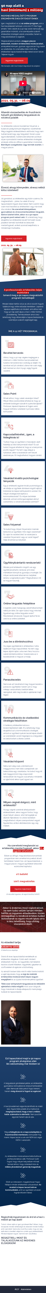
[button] (14, 60)
